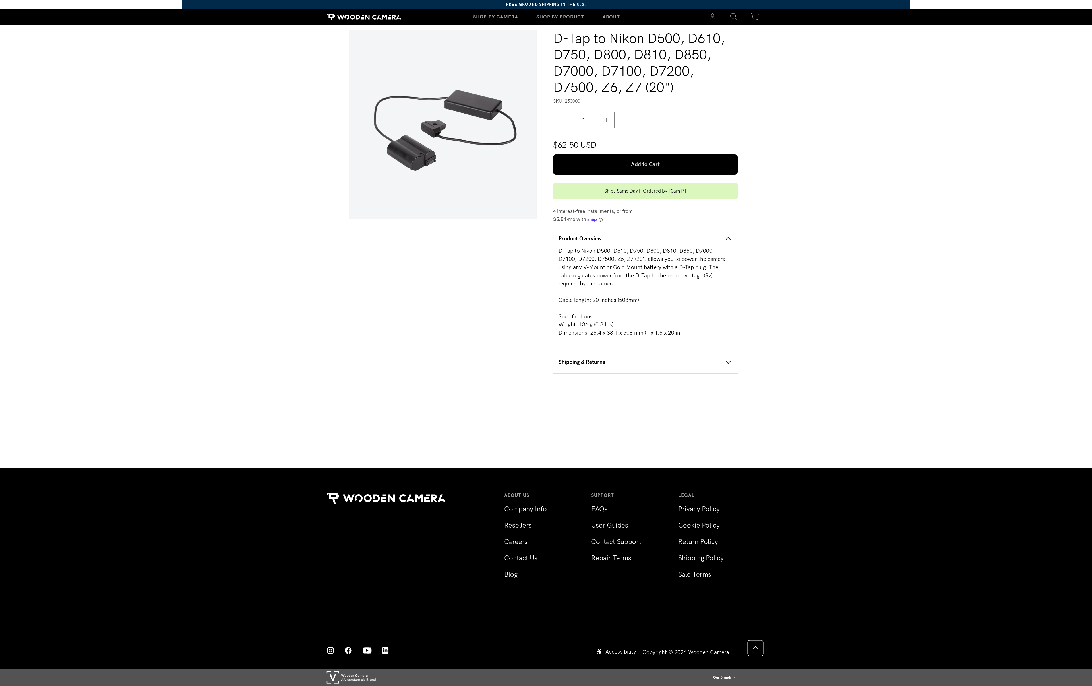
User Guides (609, 525)
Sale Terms (694, 574)
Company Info (525, 509)
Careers (516, 541)
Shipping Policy (701, 558)
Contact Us (520, 558)
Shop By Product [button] (560, 17)
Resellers (517, 525)
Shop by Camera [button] (495, 17)
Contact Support (616, 541)
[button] (734, 17)
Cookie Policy (699, 525)
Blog (511, 574)
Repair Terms (611, 558)
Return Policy (698, 541)
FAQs (599, 509)
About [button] (611, 17)
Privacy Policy (699, 509)
